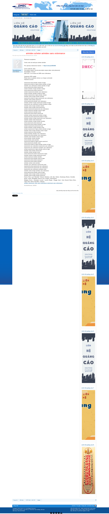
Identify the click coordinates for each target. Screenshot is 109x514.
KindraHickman (30, 55)
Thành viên (33, 14)
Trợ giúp (78, 505)
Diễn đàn (24, 14)
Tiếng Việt (15, 505)
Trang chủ (16, 14)
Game (20, 55)
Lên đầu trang (90, 505)
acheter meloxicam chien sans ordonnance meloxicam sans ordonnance (43, 183)
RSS (95, 505)
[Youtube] (61, 512)
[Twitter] (54, 512)
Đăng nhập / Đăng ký (88, 52)
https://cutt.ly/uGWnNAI (50, 65)
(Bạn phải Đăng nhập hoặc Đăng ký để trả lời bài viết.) (67, 190)
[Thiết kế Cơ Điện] (56, 512)
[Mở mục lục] (77, 50)
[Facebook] (51, 512)
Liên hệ (73, 505)
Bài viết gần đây (28, 18)
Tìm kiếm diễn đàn (18, 18)
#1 (78, 185)
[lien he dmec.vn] (26, 41)
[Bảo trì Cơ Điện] (59, 512)
